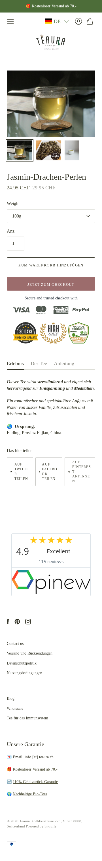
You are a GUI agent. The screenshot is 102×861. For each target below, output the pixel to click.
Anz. (11, 231)
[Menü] (10, 21)
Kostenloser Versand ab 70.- (35, 769)
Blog (10, 698)
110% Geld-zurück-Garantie (35, 782)
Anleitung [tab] (64, 363)
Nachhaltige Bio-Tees (30, 794)
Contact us (15, 643)
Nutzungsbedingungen (24, 673)
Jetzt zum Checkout (50, 284)
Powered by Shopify (41, 826)
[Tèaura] (51, 42)
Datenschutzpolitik (22, 663)
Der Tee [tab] (39, 363)
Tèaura (24, 821)
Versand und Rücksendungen (29, 653)
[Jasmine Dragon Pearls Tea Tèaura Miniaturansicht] (19, 150)
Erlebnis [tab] (15, 363)
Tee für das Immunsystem (27, 718)
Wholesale (15, 708)
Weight (13, 203)
